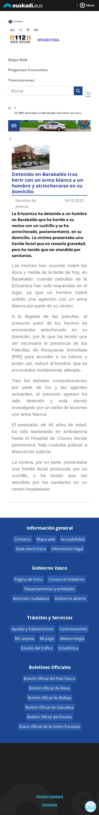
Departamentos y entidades (49, 589)
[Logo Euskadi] (49, 6)
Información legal (67, 548)
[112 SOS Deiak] (20, 38)
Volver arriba (91, 807)
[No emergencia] (48, 39)
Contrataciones (73, 629)
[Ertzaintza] (9, 108)
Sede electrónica (31, 548)
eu (12, 29)
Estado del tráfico (37, 648)
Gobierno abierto (70, 598)
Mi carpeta (24, 638)
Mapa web (46, 539)
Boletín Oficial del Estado (49, 717)
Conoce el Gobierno (67, 579)
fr (28, 29)
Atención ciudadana (31, 598)
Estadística (68, 648)
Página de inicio (28, 579)
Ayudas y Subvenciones (33, 629)
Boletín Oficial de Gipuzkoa (49, 707)
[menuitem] (49, 59)
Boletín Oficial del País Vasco (49, 678)
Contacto (22, 539)
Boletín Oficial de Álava (49, 688)
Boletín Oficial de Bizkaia (49, 697)
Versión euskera (49, 796)
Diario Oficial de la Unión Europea (49, 726)
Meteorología (72, 638)
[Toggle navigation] (87, 94)
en (36, 29)
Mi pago (47, 638)
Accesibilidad (73, 539)
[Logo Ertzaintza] (16, 21)
